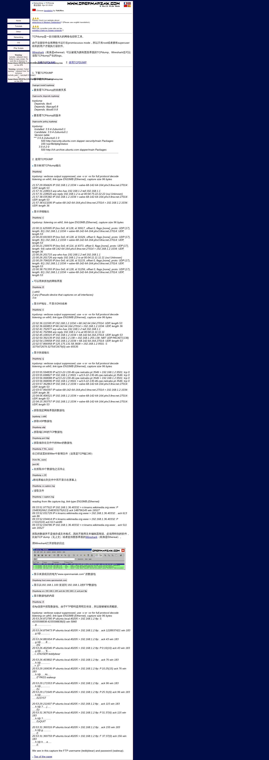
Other (18, 32)
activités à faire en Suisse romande (47, 30)
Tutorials (18, 26)
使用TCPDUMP (78, 62)
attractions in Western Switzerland (46, 22)
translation (48, 11)
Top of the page (43, 756)
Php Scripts (18, 48)
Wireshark (38, 52)
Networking (18, 37)
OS (18, 43)
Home (18, 21)
